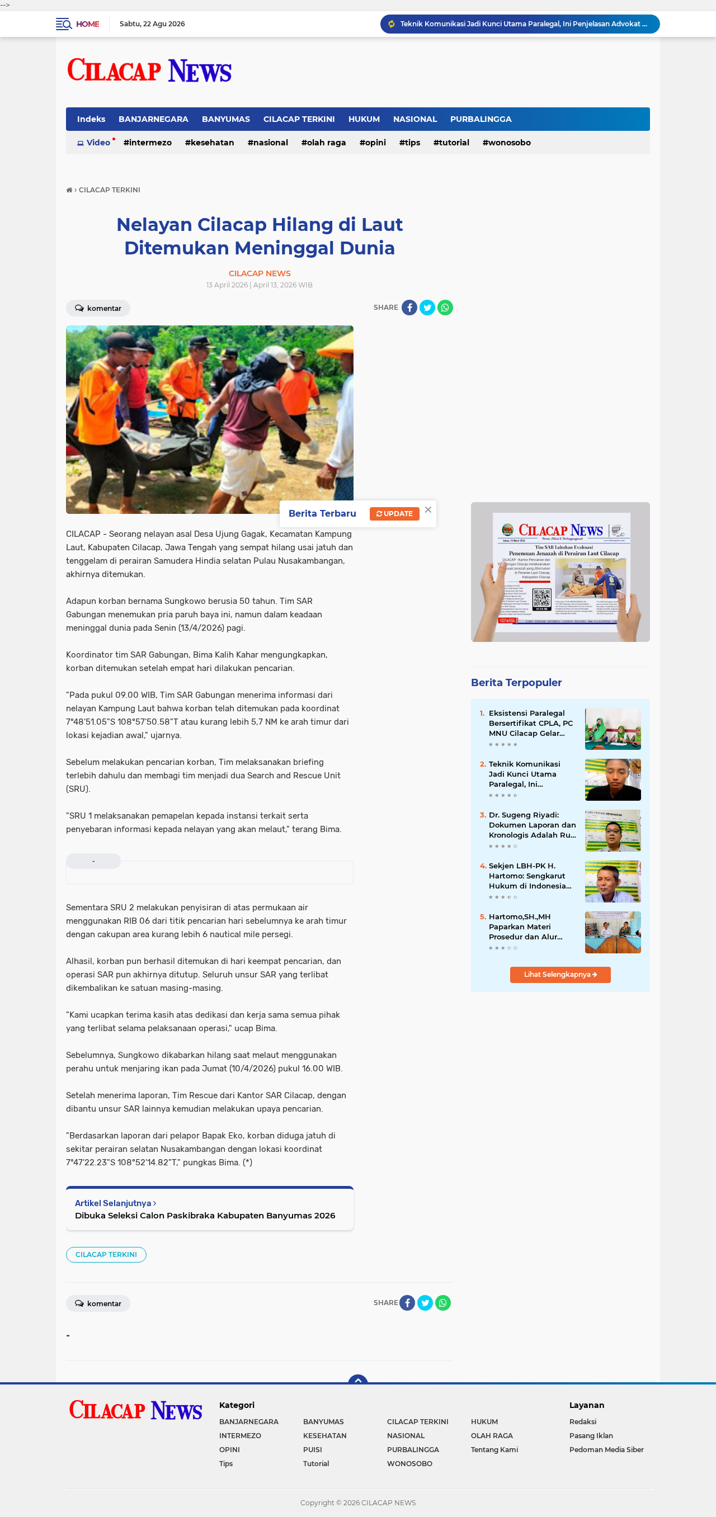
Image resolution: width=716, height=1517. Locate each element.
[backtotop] (358, 1384)
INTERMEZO (150, 143)
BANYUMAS (226, 119)
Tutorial (454, 143)
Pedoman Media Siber (606, 1449)
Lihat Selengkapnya (558, 974)
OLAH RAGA (326, 143)
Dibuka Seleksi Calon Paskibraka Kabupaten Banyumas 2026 (205, 1215)
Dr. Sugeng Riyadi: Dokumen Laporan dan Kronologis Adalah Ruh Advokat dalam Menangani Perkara (532, 825)
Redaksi (582, 1421)
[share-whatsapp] (445, 307)
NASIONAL (415, 119)
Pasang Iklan (591, 1435)
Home (87, 24)
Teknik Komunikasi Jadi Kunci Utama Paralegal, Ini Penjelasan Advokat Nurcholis (525, 24)
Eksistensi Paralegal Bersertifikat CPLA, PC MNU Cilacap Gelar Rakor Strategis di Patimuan (531, 723)
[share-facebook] (409, 307)
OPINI (375, 143)
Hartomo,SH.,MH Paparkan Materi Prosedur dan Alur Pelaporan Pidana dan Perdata (530, 927)
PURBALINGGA (481, 119)
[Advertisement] (560, 255)
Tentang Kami (494, 1449)
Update (397, 513)
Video (98, 143)
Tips (412, 143)
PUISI (312, 1449)
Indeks (91, 119)
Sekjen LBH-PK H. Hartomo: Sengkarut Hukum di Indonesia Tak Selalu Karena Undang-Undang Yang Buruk (531, 876)
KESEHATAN (212, 143)
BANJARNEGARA (154, 119)
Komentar (103, 308)
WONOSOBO (509, 143)
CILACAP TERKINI (299, 119)
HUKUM (364, 119)
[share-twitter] (427, 307)
